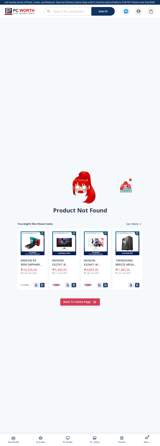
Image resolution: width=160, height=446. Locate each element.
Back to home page (77, 302)
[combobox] (81, 11)
